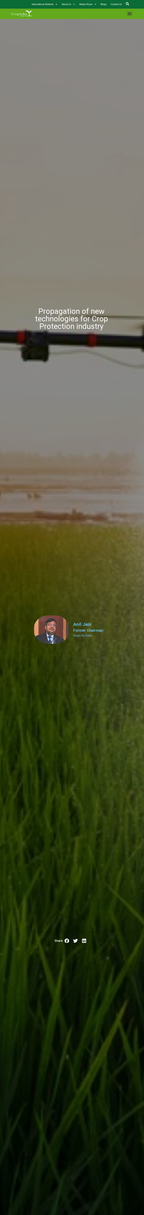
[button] (130, 14)
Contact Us (116, 4)
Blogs (103, 4)
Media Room (85, 4)
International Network (42, 4)
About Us (66, 4)
